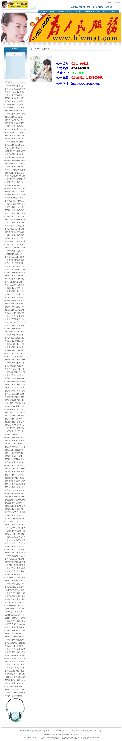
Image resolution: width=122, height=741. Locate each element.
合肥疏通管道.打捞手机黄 (14, 126)
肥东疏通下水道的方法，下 (15, 117)
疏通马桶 (70, 12)
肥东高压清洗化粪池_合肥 (14, 661)
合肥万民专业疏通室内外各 (15, 624)
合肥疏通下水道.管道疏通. (14, 549)
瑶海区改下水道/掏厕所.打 (14, 254)
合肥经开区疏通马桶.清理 (14, 350)
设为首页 (110, 2)
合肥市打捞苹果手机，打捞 (15, 269)
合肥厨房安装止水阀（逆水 (15, 652)
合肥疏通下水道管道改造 (14, 546)
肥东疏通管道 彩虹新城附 (14, 388)
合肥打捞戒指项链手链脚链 (15, 540)
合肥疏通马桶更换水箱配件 (15, 170)
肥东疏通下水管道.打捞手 (14, 98)
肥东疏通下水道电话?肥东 (14, 419)
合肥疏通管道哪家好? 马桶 (15, 633)
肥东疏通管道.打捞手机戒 (14, 210)
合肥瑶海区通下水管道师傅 (15, 577)
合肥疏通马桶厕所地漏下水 (15, 693)
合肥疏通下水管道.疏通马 (14, 581)
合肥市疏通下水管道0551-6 (15, 179)
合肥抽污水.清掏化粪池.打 (14, 696)
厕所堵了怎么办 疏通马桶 (14, 279)
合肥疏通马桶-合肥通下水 (14, 434)
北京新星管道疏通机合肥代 (15, 195)
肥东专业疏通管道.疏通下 (14, 120)
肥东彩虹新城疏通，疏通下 (15, 658)
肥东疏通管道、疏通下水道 (15, 391)
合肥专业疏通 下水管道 (13, 95)
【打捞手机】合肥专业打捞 (15, 521)
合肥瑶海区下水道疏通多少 (15, 621)
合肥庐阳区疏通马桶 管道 (14, 229)
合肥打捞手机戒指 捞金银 (14, 397)
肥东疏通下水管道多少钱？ (15, 506)
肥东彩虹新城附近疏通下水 (15, 400)
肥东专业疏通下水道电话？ (15, 462)
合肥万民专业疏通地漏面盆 (15, 627)
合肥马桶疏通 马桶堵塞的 (14, 111)
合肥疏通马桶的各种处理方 (15, 272)
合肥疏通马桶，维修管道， (15, 646)
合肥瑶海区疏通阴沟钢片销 (15, 191)
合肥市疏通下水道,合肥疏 (14, 668)
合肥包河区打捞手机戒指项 (15, 568)
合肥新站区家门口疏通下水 (15, 596)
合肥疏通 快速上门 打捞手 (14, 640)
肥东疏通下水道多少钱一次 (15, 465)
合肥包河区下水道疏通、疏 (15, 593)
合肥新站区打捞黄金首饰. (14, 366)
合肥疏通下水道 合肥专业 (14, 515)
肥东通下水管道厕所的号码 (15, 468)
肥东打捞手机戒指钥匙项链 (15, 500)
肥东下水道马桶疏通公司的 (15, 497)
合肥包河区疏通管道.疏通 (14, 325)
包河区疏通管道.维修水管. (14, 615)
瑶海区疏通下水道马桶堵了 (15, 151)
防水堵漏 (78, 12)
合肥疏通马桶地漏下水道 (14, 637)
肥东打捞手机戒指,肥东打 (14, 487)
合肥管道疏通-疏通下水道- (15, 671)
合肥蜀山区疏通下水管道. (14, 304)
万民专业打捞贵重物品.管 (14, 356)
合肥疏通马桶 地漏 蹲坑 (14, 328)
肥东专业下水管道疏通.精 (14, 173)
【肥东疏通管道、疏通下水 (15, 528)
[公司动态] (22, 83)
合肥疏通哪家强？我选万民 (15, 630)
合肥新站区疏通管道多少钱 (15, 204)
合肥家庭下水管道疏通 (13, 185)
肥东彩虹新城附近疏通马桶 (15, 248)
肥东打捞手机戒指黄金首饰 (15, 562)
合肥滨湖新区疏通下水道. (14, 198)
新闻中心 (96, 12)
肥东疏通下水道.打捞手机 (14, 101)
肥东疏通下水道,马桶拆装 (14, 475)
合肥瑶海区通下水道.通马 (14, 107)
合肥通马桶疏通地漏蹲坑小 (15, 157)
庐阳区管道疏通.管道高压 (14, 609)
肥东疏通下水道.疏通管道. (14, 509)
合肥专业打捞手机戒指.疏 (14, 201)
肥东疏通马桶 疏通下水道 (14, 437)
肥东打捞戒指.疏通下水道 (14, 332)
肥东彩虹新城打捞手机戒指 (15, 543)
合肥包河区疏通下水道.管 (14, 223)
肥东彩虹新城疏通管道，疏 (15, 188)
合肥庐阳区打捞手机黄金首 (15, 565)
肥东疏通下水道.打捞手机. (14, 297)
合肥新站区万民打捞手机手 (15, 251)
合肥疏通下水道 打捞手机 (14, 288)
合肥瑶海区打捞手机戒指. (14, 182)
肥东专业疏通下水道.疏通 (14, 453)
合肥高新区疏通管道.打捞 (14, 104)
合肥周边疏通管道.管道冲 (14, 587)
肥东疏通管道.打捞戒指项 (14, 378)
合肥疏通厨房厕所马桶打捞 (15, 537)
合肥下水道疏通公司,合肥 (14, 207)
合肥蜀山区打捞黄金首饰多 (15, 381)
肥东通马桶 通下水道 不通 (14, 440)
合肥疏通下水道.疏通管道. (14, 145)
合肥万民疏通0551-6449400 (15, 372)
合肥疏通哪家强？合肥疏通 (15, 643)
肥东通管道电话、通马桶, (14, 132)
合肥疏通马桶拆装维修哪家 (15, 313)
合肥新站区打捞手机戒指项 (15, 556)
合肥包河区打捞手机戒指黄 (15, 213)
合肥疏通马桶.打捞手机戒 (14, 235)
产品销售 (87, 12)
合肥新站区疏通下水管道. (14, 154)
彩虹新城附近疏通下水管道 (15, 129)
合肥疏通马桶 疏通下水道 (14, 406)
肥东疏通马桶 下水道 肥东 (14, 534)
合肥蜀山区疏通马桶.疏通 (14, 559)
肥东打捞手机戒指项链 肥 (14, 478)
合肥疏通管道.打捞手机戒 (14, 584)
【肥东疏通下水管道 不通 (14, 428)
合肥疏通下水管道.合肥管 (14, 574)
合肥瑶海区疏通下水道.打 (14, 86)
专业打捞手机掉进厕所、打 (15, 531)
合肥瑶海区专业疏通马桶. (14, 335)
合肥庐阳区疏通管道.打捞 (14, 338)
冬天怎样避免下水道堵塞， (15, 263)
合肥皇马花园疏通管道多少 (15, 599)
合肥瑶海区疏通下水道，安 (15, 257)
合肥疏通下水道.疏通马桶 (14, 167)
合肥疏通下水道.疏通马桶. (14, 276)
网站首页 (44, 12)
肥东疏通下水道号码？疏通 (15, 384)
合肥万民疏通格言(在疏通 (14, 285)
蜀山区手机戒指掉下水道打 (15, 618)
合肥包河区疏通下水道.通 (14, 394)
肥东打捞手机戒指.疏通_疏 (15, 163)
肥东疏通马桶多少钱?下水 (14, 456)
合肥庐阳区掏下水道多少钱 (15, 403)
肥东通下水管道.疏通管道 (14, 416)
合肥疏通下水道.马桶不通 (14, 216)
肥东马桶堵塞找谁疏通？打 (15, 680)
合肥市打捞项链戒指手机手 (15, 89)
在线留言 (104, 12)
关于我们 (53, 12)
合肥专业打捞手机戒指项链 (15, 649)
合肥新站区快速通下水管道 (15, 322)
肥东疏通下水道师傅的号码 (15, 472)
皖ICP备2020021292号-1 (94, 731)
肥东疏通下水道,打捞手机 (14, 525)
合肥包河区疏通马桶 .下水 (14, 369)
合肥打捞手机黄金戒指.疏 (14, 260)
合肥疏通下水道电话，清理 (15, 114)
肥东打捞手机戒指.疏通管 (14, 123)
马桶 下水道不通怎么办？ (14, 148)
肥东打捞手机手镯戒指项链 (15, 160)
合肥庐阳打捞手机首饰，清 (15, 412)
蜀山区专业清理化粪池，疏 (15, 677)
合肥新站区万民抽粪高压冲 (15, 241)
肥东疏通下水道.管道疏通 (14, 310)
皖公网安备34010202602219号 (90, 738)
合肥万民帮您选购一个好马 (15, 220)
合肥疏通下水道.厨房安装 (14, 341)
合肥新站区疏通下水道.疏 (14, 344)
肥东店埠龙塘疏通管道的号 (15, 447)
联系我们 (113, 12)
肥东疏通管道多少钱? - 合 (14, 425)
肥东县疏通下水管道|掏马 (14, 602)
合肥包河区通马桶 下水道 (14, 319)
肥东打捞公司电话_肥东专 (14, 490)
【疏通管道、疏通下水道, (14, 431)
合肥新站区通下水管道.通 (14, 135)
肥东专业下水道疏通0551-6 (15, 353)
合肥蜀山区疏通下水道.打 (14, 291)
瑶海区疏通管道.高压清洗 (14, 590)
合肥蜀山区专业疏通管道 (14, 142)
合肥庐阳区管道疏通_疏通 (14, 226)
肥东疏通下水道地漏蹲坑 (14, 450)
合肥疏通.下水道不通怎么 (14, 294)
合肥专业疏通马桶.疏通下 (14, 282)
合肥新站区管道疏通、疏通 (15, 409)
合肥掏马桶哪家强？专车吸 (15, 176)
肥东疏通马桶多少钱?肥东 (14, 444)
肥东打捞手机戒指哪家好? (14, 503)
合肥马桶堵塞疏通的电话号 (15, 605)
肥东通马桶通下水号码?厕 (14, 422)
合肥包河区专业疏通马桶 (14, 244)
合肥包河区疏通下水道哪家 (15, 553)
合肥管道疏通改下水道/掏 (14, 683)
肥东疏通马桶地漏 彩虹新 (14, 518)
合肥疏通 (36, 49)
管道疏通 (61, 12)
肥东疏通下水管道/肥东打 (14, 493)
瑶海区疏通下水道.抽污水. (14, 612)
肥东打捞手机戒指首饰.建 (14, 300)
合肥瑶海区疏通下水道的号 (15, 360)
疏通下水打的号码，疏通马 (15, 512)
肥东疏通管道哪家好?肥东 (14, 459)
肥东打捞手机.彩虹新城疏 (14, 232)
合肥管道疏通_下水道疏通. (15, 674)
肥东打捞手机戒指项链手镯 (15, 484)
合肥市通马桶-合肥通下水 (14, 665)
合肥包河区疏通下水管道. (14, 92)
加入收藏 (117, 2)
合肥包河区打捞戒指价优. (14, 375)
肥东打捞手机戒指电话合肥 (15, 481)
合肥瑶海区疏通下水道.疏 (14, 266)
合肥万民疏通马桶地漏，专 (15, 686)
